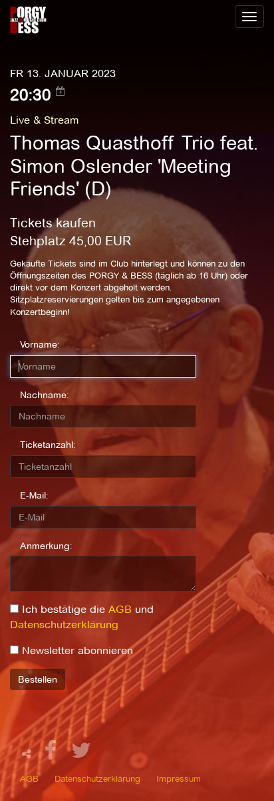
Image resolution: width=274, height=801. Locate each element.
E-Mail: (34, 495)
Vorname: (39, 344)
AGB (120, 609)
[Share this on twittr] (81, 754)
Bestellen (37, 679)
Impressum (178, 778)
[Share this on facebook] (52, 754)
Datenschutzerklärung (64, 624)
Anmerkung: (46, 546)
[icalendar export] (60, 91)
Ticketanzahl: (47, 445)
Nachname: (44, 395)
